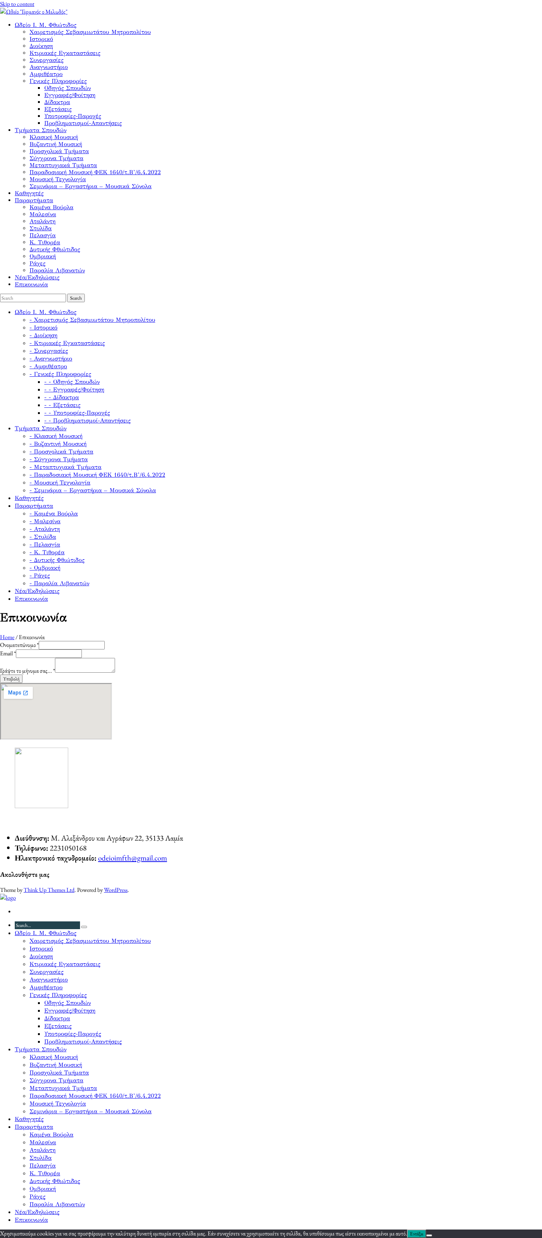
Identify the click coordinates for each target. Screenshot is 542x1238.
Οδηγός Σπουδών (67, 88)
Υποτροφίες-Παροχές (72, 116)
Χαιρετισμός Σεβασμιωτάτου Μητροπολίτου (90, 31)
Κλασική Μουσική (53, 137)
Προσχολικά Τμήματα (59, 151)
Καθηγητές (29, 193)
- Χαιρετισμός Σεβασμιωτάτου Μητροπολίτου (92, 319)
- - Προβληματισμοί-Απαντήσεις (87, 420)
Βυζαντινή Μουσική (55, 144)
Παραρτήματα (34, 200)
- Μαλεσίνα (44, 521)
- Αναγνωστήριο (50, 358)
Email (8, 653)
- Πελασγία (44, 544)
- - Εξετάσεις (62, 404)
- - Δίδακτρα (61, 397)
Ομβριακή (42, 256)
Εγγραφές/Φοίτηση (69, 95)
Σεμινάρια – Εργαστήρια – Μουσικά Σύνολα (90, 186)
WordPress (116, 890)
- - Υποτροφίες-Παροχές (77, 412)
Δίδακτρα (57, 102)
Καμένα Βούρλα (51, 207)
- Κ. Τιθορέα (47, 552)
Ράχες (37, 263)
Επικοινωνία (31, 284)
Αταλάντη (42, 221)
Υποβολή (11, 679)
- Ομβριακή (44, 567)
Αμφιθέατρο (46, 73)
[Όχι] (429, 1235)
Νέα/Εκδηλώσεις (37, 277)
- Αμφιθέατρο (48, 366)
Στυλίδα (40, 228)
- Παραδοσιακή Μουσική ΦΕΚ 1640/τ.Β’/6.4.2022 (97, 474)
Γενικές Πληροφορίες (58, 81)
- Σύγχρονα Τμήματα (58, 459)
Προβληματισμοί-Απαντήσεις (83, 123)
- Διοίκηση (43, 335)
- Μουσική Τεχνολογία (59, 482)
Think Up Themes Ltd (49, 890)
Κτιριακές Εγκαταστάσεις (64, 52)
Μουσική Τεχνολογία (57, 179)
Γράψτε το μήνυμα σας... (27, 671)
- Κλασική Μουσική (55, 435)
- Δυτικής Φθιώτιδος (56, 559)
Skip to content (17, 4)
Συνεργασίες (46, 59)
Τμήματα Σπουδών (40, 130)
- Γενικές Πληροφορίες (60, 373)
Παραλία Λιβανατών (57, 270)
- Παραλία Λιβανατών (59, 583)
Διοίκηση (41, 45)
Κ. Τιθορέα (44, 242)
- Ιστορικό (43, 327)
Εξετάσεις (58, 109)
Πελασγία (42, 235)
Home (7, 637)
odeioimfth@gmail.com (132, 858)
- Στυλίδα (42, 536)
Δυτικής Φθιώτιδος (54, 249)
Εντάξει (416, 1234)
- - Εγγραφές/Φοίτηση (74, 389)
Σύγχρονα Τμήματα (56, 158)
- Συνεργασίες (48, 350)
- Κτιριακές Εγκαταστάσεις (67, 342)
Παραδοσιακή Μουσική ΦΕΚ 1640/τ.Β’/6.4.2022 (95, 172)
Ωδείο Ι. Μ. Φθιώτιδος (45, 24)
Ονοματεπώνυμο (19, 645)
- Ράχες (39, 575)
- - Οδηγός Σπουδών (72, 381)
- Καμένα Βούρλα (53, 513)
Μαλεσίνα (42, 214)
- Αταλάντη (44, 528)
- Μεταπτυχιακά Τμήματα (65, 466)
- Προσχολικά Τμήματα (61, 451)
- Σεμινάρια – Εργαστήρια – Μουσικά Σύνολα (92, 490)
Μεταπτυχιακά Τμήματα (63, 165)
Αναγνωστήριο (48, 66)
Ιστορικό (41, 38)
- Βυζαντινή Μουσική (57, 443)
